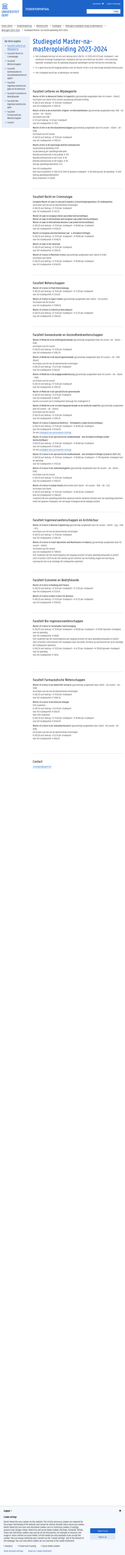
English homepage (113, 3)
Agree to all (103, 1530)
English (7, 1510)
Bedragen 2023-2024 (11, 30)
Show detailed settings (13, 1551)
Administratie (42, 25)
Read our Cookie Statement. (40, 1551)
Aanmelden (97, 3)
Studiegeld (56, 25)
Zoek (116, 11)
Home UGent (7, 25)
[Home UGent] (10, 8)
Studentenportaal (24, 25)
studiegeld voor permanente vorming (55, 432)
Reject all (103, 1536)
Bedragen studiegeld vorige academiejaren (84, 25)
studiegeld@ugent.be (42, 766)
